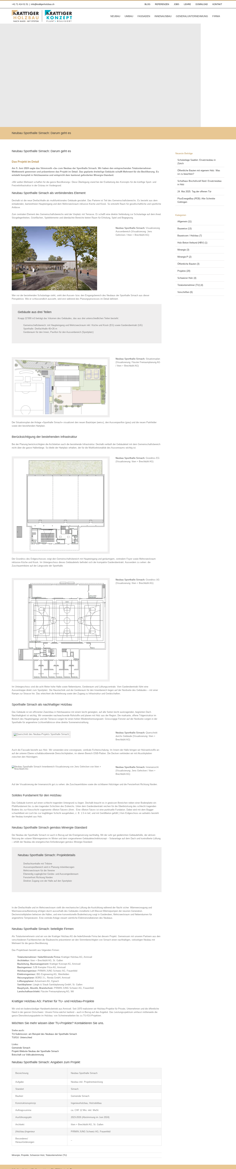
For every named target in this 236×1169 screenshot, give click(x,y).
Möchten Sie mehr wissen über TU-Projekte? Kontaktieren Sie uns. (58, 1023)
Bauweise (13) (184, 228)
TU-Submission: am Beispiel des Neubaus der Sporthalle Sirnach (44, 1034)
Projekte (25, 1155)
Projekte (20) (183, 271)
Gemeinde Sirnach (21, 1048)
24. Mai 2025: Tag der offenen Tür (194, 191)
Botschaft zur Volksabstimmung (28, 1054)
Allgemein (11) (184, 221)
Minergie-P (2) (184, 257)
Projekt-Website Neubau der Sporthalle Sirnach (35, 1051)
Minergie (16, 1155)
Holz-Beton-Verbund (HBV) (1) (192, 242)
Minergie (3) (183, 249)
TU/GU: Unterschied (22, 1037)
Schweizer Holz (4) (186, 278)
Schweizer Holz (37, 1155)
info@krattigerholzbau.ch (42, 4)
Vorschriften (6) (185, 292)
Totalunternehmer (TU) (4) (190, 285)
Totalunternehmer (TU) (56, 1155)
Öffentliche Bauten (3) (188, 264)
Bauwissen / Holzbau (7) (189, 235)
